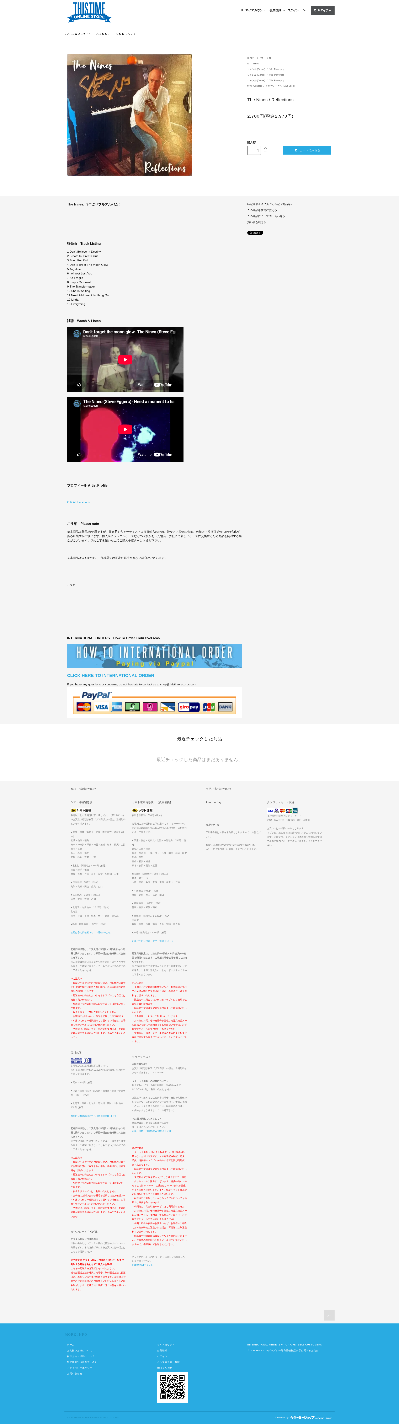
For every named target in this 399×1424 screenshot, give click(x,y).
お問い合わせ (74, 1373)
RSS (159, 1367)
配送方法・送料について (81, 1356)
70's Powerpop (276, 80)
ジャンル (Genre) (256, 69)
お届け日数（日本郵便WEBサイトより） (153, 1131)
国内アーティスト (256, 58)
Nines (256, 63)
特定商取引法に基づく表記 (82, 1362)
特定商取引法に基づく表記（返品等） (270, 204)
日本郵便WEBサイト (142, 1265)
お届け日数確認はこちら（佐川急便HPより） (94, 1116)
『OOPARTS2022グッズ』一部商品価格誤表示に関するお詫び (283, 1350)
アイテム (324, 10)
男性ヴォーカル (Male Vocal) (280, 86)
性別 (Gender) (254, 86)
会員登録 (275, 10)
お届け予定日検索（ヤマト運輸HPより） (92, 932)
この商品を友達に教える (262, 210)
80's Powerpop (276, 75)
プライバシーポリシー (79, 1367)
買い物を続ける (256, 222)
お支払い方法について (79, 1350)
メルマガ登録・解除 (168, 1362)
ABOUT (103, 34)
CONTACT (126, 34)
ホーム (71, 1344)
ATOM (168, 1367)
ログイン (293, 10)
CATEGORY (75, 34)
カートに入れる (310, 150)
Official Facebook (78, 502)
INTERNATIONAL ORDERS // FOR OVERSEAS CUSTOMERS (284, 1344)
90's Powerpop (276, 69)
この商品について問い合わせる (266, 216)
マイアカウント (255, 10)
